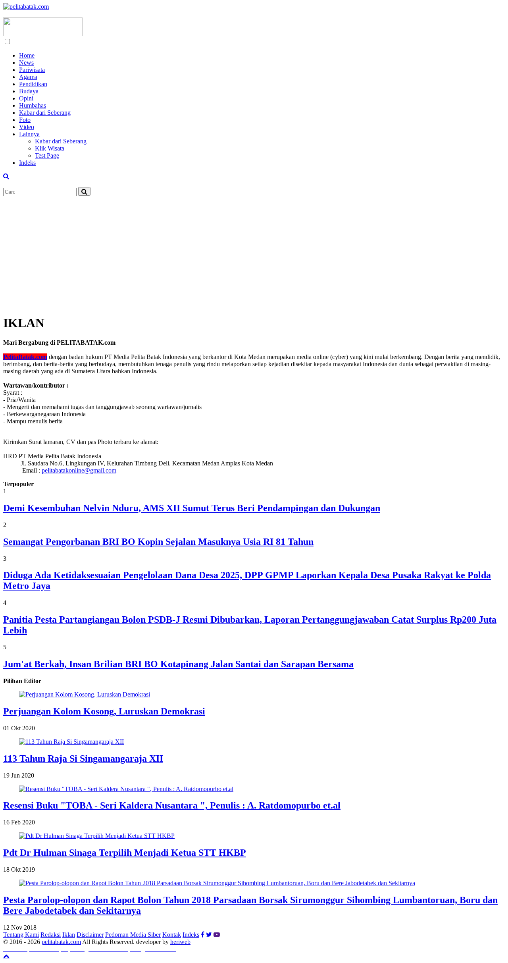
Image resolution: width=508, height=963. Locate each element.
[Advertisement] (241, 251)
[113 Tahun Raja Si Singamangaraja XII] (71, 741)
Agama (28, 76)
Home (27, 55)
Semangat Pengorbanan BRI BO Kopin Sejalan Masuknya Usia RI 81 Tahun (158, 542)
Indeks (27, 162)
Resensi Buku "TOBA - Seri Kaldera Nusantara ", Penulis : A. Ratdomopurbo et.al (172, 805)
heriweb (180, 941)
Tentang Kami (21, 934)
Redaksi (50, 934)
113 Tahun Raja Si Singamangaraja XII (83, 758)
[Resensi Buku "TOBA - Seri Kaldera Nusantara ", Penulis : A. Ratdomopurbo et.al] (126, 788)
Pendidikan (33, 84)
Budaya (28, 91)
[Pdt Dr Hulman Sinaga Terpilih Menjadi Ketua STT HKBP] (97, 835)
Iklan (68, 934)
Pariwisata (32, 69)
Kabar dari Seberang (45, 112)
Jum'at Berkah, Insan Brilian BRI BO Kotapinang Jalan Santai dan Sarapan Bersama (178, 664)
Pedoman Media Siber (133, 934)
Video (26, 127)
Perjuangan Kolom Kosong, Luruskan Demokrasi (104, 711)
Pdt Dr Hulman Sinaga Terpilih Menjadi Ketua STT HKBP (124, 852)
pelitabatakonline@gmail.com (79, 470)
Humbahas (32, 105)
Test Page (47, 155)
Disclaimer (90, 934)
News (26, 62)
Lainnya (29, 134)
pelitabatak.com (61, 941)
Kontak (171, 934)
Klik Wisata (49, 148)
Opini (26, 98)
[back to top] (6, 956)
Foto (25, 119)
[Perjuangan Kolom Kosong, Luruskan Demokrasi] (84, 694)
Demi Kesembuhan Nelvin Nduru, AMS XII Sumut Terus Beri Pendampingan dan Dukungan (191, 508)
